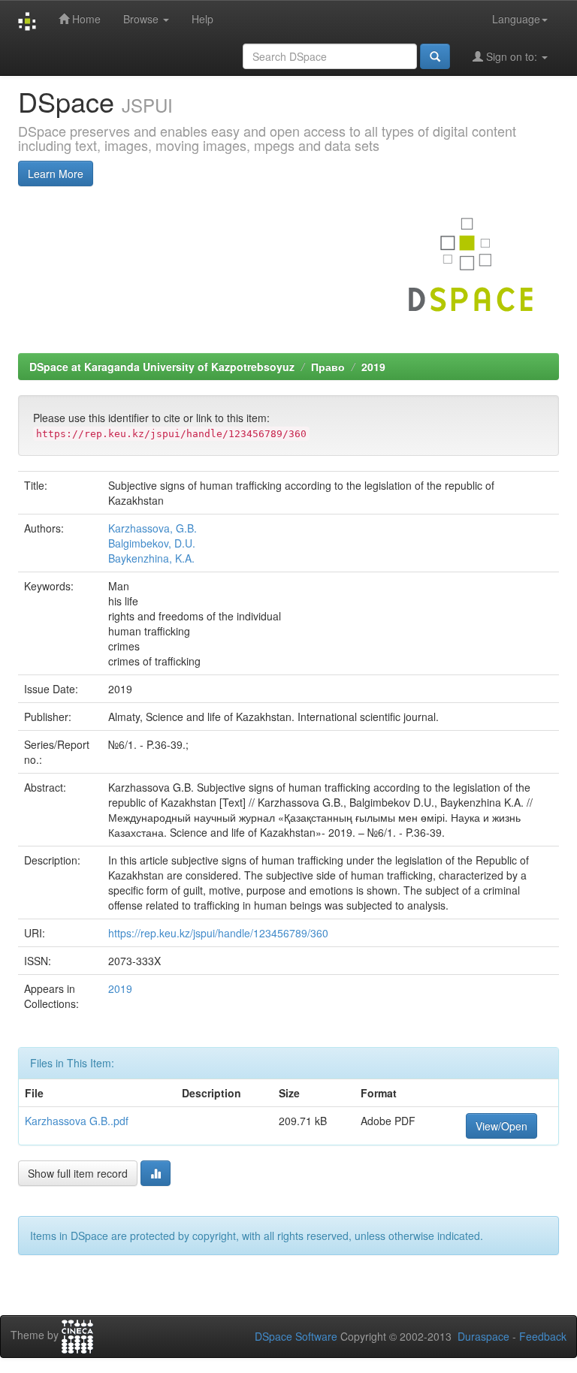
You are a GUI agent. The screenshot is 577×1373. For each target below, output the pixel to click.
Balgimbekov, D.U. (151, 543)
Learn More (55, 173)
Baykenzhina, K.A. (151, 558)
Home (85, 18)
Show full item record (78, 1173)
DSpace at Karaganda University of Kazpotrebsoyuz (162, 366)
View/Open (501, 1125)
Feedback (542, 1336)
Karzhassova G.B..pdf (76, 1120)
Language (516, 18)
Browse (142, 18)
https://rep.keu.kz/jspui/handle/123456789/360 (218, 932)
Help (202, 18)
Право (328, 366)
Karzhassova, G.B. (152, 528)
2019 (373, 366)
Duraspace (483, 1336)
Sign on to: (511, 56)
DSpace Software (296, 1336)
